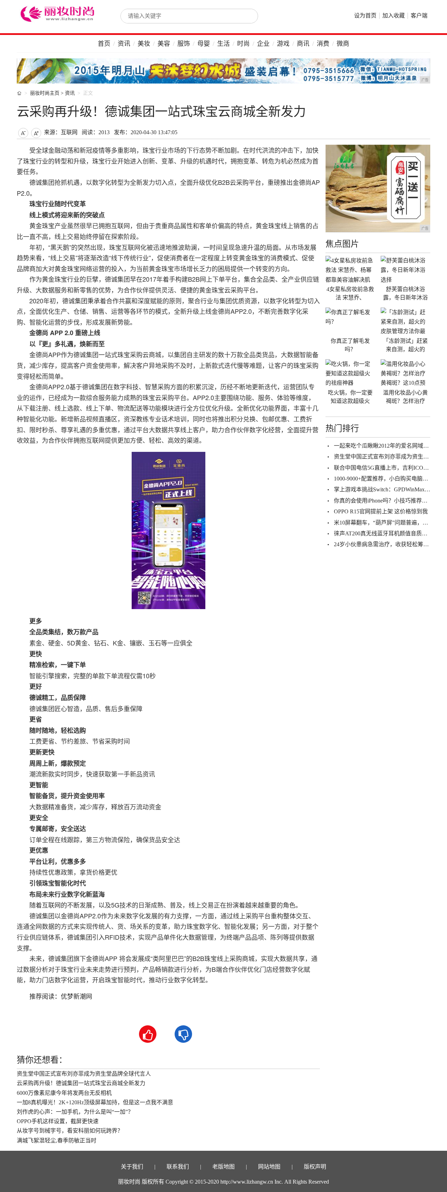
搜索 (245, 16)
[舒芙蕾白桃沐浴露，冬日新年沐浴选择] (405, 270)
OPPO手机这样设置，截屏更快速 (57, 1121)
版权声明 (315, 1167)
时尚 (243, 43)
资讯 (124, 43)
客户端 (419, 16)
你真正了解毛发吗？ (350, 345)
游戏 (283, 43)
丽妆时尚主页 (44, 93)
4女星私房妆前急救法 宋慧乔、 (350, 293)
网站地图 (269, 1167)
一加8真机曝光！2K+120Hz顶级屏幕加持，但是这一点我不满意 (95, 1102)
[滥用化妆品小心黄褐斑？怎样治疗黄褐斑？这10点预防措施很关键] (405, 373)
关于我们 (132, 1167)
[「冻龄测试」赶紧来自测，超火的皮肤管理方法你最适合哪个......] (405, 321)
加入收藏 (393, 16)
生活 (223, 43)
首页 (104, 43)
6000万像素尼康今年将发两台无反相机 (64, 1093)
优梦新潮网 (76, 996)
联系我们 (178, 1167)
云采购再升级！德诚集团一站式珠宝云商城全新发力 (81, 1083)
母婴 (203, 43)
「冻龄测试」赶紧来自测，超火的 (405, 345)
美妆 (144, 43)
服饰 (183, 43)
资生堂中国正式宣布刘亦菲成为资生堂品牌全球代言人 (84, 1074)
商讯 (303, 43)
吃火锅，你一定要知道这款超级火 (350, 397)
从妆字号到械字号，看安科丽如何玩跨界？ (70, 1131)
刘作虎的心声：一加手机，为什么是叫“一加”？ (75, 1112)
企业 (263, 43)
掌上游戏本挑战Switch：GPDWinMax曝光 (385, 489)
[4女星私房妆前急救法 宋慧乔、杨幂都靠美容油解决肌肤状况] (350, 270)
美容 (163, 43)
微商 (343, 43)
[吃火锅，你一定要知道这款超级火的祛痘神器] (350, 373)
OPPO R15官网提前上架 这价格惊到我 (381, 511)
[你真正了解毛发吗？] (350, 321)
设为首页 (365, 16)
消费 (323, 43)
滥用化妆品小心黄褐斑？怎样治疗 (405, 397)
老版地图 (223, 1167)
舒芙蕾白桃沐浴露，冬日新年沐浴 (405, 293)
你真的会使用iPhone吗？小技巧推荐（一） (386, 501)
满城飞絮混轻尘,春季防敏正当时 (56, 1140)
